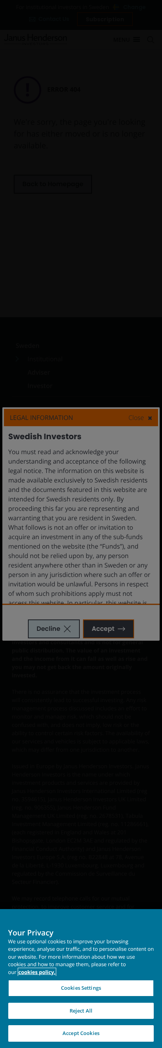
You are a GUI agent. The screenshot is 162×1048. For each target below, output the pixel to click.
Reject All (81, 1010)
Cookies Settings (81, 987)
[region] (81, 978)
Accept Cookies (81, 1033)
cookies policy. (36, 972)
